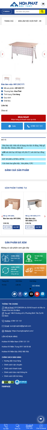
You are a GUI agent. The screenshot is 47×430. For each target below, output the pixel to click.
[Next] (44, 54)
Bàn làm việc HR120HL (12, 218)
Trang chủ (8, 21)
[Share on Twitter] (25, 294)
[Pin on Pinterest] (37, 294)
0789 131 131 (37, 126)
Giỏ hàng (7, 227)
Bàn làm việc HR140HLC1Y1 (31, 220)
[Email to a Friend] (31, 294)
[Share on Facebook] (20, 294)
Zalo (14, 126)
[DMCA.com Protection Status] (8, 382)
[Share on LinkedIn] (42, 294)
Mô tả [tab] (3, 140)
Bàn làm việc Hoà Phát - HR (29, 21)
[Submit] (42, 12)
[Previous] (2, 54)
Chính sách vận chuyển (13, 365)
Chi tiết (16, 227)
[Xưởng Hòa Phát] (19, 4)
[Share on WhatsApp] (14, 294)
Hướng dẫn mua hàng (12, 361)
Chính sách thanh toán (13, 369)
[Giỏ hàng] (43, 4)
